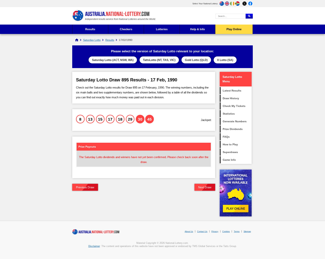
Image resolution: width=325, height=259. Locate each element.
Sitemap (247, 231)
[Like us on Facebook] (250, 3)
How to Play (230, 144)
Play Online (233, 29)
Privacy (214, 231)
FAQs (226, 136)
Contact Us (202, 231)
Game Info (229, 159)
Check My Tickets (234, 105)
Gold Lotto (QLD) (196, 60)
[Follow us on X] (244, 3)
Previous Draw (85, 187)
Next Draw (204, 187)
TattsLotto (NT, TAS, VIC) (159, 60)
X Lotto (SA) (225, 60)
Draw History (231, 98)
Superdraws (230, 152)
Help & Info (197, 29)
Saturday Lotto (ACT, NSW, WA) (113, 60)
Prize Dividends (233, 129)
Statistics (229, 113)
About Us (189, 231)
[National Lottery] (76, 40)
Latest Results (232, 90)
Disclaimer (94, 246)
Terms (237, 231)
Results (90, 29)
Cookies (226, 231)
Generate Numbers (235, 121)
